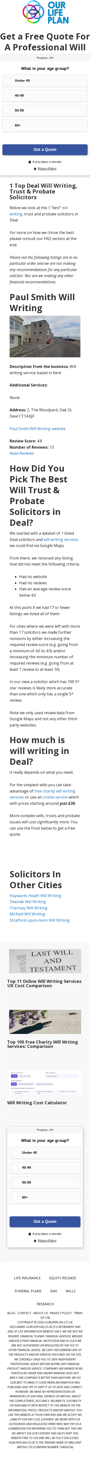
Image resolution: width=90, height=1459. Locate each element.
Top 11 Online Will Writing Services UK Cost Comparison (44, 983)
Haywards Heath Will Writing (35, 895)
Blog (11, 1313)
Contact (24, 1313)
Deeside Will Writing (28, 901)
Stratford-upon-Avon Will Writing (40, 920)
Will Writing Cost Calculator (37, 1103)
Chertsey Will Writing (29, 908)
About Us (40, 1313)
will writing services (61, 539)
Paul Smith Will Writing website (38, 428)
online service (55, 797)
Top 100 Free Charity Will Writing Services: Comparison (42, 1044)
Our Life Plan (45, 12)
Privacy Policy (61, 1313)
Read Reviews (22, 453)
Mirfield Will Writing (27, 914)
